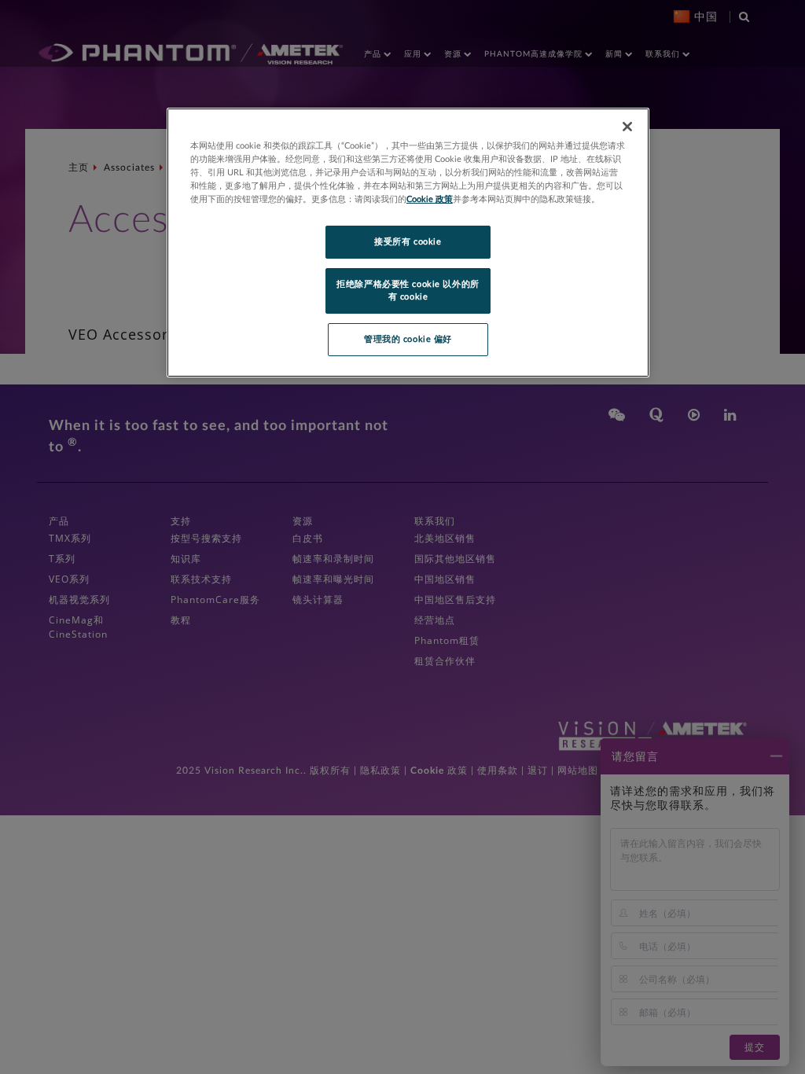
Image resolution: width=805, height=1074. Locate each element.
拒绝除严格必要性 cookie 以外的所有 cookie (407, 290)
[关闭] (627, 126)
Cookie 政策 (429, 199)
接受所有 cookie (407, 241)
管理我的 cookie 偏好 (408, 339)
